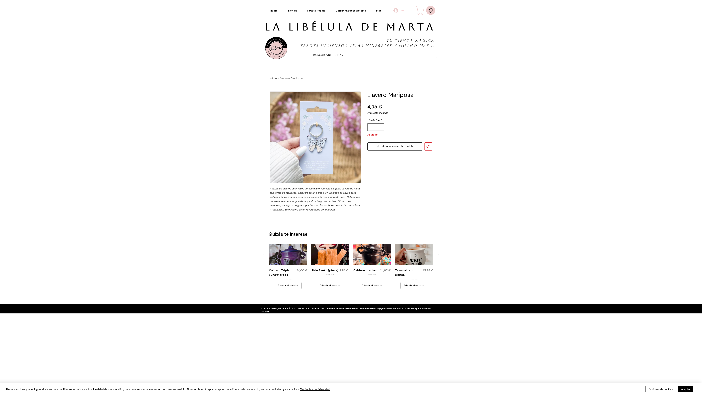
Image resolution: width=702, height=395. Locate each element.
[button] (379, 10)
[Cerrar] (697, 389)
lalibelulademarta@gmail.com (376, 308)
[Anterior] (263, 254)
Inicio (273, 78)
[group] (351, 266)
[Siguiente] (438, 254)
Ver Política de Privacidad (315, 389)
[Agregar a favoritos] (428, 146)
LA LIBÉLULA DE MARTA (350, 27)
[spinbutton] (376, 127)
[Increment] (381, 127)
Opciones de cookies (661, 389)
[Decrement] (370, 127)
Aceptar (685, 389)
